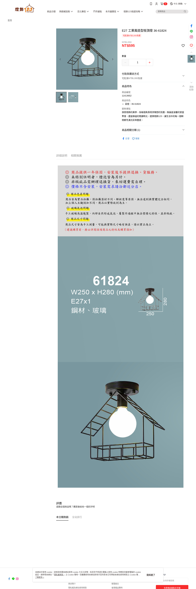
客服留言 (115, 584)
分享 (127, 138)
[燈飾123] (25, 8)
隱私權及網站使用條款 (77, 588)
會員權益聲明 (117, 588)
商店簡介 (72, 584)
